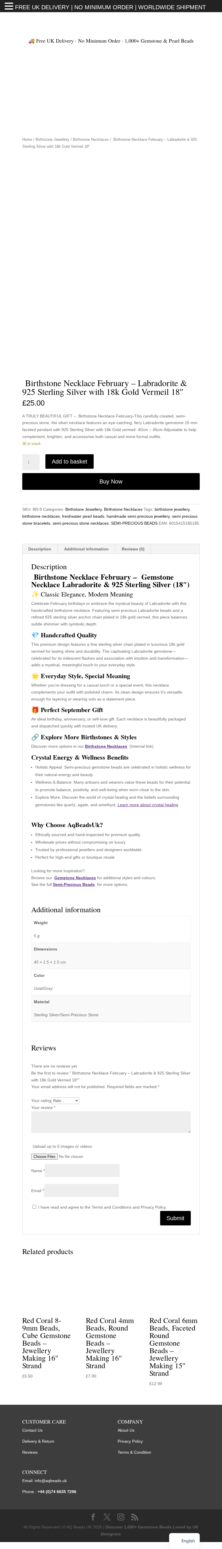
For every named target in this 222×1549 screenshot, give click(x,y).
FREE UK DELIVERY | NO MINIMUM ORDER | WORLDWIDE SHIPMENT (110, 7)
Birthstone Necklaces (91, 139)
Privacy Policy (130, 1441)
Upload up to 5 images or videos (62, 1146)
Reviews (30, 1452)
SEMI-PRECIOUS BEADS (134, 523)
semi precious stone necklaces (81, 523)
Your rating (41, 1100)
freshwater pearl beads (83, 516)
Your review (43, 1107)
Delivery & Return (38, 1441)
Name (38, 1170)
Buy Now (110, 481)
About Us (126, 1430)
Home (27, 139)
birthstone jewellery (172, 509)
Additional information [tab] (86, 549)
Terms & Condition (134, 1452)
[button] (10, 6)
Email (37, 1190)
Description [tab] (39, 549)
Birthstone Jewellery (52, 139)
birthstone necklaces (41, 516)
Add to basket (69, 461)
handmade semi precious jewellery (138, 516)
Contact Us (32, 1430)
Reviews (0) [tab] (133, 549)
